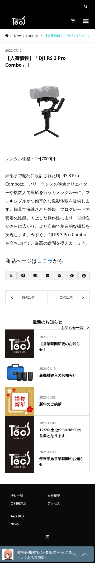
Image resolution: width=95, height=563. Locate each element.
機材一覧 (17, 495)
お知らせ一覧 (72, 327)
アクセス (54, 503)
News (15, 524)
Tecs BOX (17, 516)
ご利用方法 (18, 503)
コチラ (45, 260)
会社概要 (54, 495)
